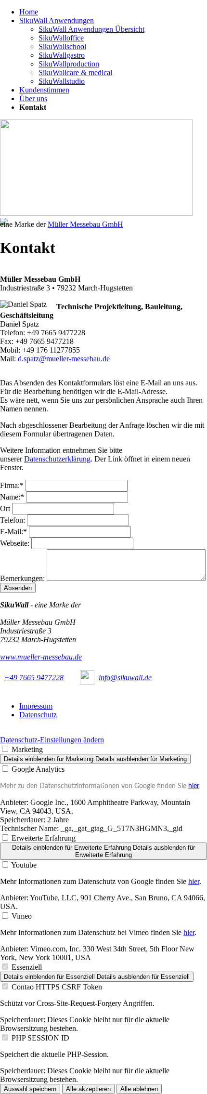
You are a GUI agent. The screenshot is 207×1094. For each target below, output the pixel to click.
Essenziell (27, 967)
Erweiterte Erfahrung (44, 838)
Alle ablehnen (139, 1089)
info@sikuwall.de (125, 677)
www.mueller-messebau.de (41, 657)
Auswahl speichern (30, 1089)
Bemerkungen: (23, 578)
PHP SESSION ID (40, 1038)
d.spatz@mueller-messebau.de (64, 359)
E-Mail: (14, 531)
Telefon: (13, 520)
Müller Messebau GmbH (85, 224)
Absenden (18, 588)
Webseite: (15, 543)
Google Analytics (38, 769)
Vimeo (22, 916)
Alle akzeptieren (88, 1089)
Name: (13, 497)
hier (193, 786)
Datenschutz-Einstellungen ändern (52, 740)
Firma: (13, 485)
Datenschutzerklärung (57, 459)
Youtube (24, 865)
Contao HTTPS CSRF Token (57, 987)
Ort (6, 508)
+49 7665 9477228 (34, 677)
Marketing (27, 749)
